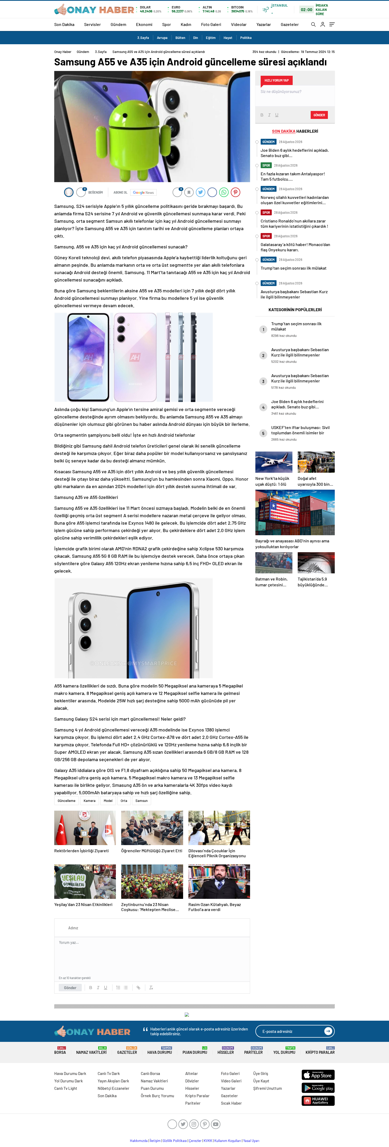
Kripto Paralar (320, 1050)
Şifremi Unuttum (267, 1088)
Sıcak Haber (231, 1103)
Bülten (180, 37)
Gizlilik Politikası (175, 1141)
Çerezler (195, 1141)
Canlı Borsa (150, 1073)
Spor (166, 24)
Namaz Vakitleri (91, 1050)
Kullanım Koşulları (227, 1141)
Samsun (141, 800)
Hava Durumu (159, 1050)
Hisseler (226, 1050)
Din (195, 37)
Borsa (60, 1050)
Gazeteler (290, 24)
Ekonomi (144, 24)
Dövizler (192, 1080)
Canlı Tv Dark (109, 1073)
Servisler (92, 24)
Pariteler (253, 1050)
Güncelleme (66, 800)
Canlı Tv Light (65, 1088)
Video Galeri (231, 1080)
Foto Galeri (211, 24)
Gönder (70, 987)
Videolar (239, 24)
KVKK (208, 1141)
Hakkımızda (139, 1141)
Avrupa (162, 37)
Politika (246, 37)
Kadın (186, 24)
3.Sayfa (143, 37)
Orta (124, 800)
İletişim (155, 1141)
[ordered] (118, 987)
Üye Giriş (260, 1073)
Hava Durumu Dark (70, 1073)
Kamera (90, 800)
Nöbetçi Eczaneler (113, 1088)
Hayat (228, 37)
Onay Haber (62, 52)
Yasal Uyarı (251, 1141)
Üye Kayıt (261, 1080)
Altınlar (191, 1073)
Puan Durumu (195, 1050)
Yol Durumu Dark (68, 1080)
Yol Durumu (284, 1050)
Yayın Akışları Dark (113, 1080)
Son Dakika (64, 24)
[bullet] (125, 987)
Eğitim (211, 37)
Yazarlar (263, 24)
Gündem (118, 24)
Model (108, 800)
